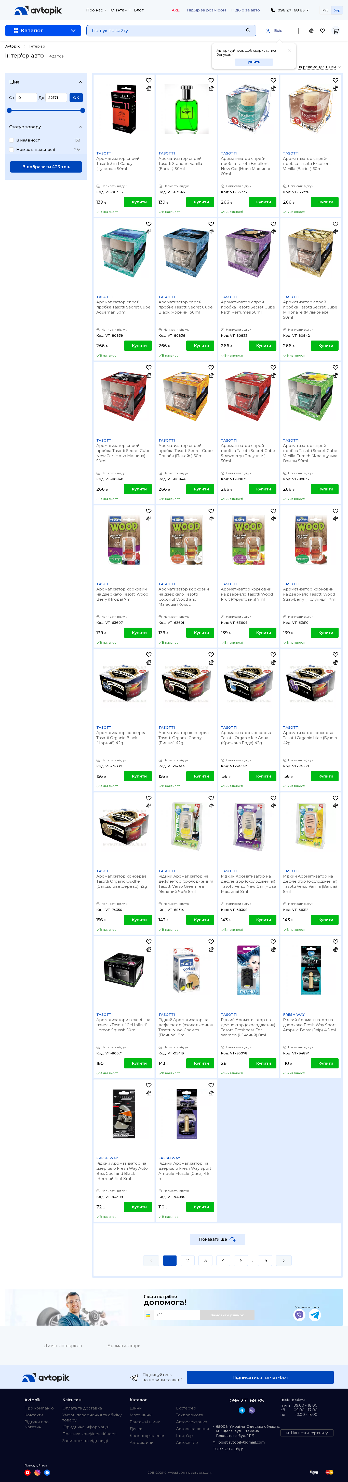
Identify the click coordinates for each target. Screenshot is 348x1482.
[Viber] (299, 1315)
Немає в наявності (35, 149)
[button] (149, 1315)
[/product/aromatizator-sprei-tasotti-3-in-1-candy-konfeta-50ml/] (124, 109)
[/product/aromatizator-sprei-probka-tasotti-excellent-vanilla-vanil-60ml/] (311, 109)
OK (76, 97)
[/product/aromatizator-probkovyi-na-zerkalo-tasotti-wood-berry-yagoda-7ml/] (124, 540)
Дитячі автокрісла (63, 1345)
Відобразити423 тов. (46, 166)
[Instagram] (37, 1473)
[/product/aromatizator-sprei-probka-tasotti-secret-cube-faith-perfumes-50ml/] (248, 253)
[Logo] (38, 10)
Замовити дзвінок (227, 1315)
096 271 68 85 (291, 10)
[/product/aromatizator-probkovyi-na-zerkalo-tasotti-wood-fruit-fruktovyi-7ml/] (248, 540)
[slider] (9, 110)
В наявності (28, 140)
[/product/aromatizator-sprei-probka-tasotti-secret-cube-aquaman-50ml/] (124, 253)
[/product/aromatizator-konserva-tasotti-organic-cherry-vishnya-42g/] (186, 683)
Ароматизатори (124, 1345)
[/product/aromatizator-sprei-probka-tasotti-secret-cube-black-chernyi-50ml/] (186, 253)
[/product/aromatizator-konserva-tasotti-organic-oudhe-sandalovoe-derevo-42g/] (124, 827)
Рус (326, 10)
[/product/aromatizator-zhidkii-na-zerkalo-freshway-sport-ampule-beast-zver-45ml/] (311, 970)
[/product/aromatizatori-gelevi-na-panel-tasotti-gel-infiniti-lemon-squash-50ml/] (124, 970)
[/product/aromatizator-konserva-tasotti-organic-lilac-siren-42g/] (311, 683)
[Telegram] (315, 1315)
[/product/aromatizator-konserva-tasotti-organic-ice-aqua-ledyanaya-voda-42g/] (248, 683)
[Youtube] (27, 1473)
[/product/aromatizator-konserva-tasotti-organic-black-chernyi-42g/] (124, 683)
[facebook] (47, 1473)
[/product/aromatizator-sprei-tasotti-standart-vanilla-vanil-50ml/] (186, 109)
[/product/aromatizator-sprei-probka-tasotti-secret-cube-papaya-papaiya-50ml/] (186, 396)
